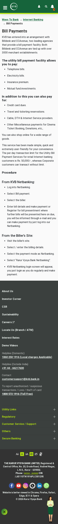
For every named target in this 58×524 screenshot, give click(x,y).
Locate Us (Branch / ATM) (17, 330)
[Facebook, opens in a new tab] (12, 485)
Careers (8, 323)
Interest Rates (10, 337)
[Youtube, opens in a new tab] (18, 485)
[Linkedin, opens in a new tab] (39, 485)
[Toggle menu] (5, 8)
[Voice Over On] (41, 454)
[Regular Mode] (31, 454)
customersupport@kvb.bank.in (20, 379)
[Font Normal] (22, 454)
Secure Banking (11, 438)
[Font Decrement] (17, 454)
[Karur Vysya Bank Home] (14, 6)
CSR (4, 306)
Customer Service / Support (19, 423)
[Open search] (46, 6)
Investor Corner (11, 299)
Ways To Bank (10, 19)
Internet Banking (33, 19)
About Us (7, 291)
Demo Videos (10, 345)
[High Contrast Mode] (36, 454)
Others (6, 431)
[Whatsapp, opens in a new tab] (46, 485)
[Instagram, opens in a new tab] (25, 485)
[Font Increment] (27, 454)
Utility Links (9, 409)
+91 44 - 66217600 (13, 368)
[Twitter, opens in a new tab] (32, 485)
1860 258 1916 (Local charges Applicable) (27, 357)
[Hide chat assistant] (4, 512)
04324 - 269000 (31, 473)
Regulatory (8, 416)
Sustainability (10, 314)
